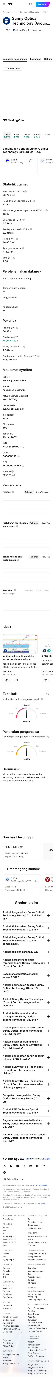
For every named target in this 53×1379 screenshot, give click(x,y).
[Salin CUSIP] (19, 456)
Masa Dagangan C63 (37, 1299)
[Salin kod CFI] (13, 475)
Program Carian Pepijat (38, 1328)
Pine (5, 1245)
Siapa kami (32, 1268)
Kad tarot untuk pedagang (34, 1295)
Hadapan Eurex (34, 1256)
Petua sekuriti (34, 1325)
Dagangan (7, 1340)
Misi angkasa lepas (36, 1271)
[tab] (29, 492)
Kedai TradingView (36, 1291)
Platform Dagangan (36, 1356)
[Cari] (30, 4)
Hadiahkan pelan (35, 1228)
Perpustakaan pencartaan (34, 1346)
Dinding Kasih (9, 1320)
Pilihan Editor (8, 1346)
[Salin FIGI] (23, 465)
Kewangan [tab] (35, 59)
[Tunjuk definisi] (25, 191)
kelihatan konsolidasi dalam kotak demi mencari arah (19, 658)
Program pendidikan (37, 1373)
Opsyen (6, 1291)
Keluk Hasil (7, 1288)
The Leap (32, 1245)
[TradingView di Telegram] (37, 1166)
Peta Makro (8, 1294)
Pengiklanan (33, 1364)
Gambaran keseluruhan (38, 1236)
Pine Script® (8, 1297)
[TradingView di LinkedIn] (31, 1166)
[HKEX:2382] (5, 650)
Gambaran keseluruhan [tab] (15, 59)
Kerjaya (31, 1280)
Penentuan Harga (35, 1222)
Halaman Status (35, 1331)
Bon (4, 1233)
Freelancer (7, 1360)
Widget (31, 1342)
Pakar (5, 1357)
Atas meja (7, 1308)
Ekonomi (6, 1268)
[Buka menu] (4, 4)
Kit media (32, 1283)
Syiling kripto (8, 1236)
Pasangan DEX (9, 1242)
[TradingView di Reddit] (5, 1172)
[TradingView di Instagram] (24, 1166)
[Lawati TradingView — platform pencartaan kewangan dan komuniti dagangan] (14, 120)
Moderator (7, 1332)
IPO (4, 1277)
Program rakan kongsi (37, 1370)
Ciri (29, 1219)
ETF (4, 1230)
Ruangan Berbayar (11, 1363)
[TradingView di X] (5, 1166)
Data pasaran (34, 1225)
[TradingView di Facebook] (11, 1166)
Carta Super (8, 1219)
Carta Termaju (34, 1353)
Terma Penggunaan (36, 1308)
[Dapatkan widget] (47, 693)
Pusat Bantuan (34, 1277)
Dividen (6, 1274)
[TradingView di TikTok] (44, 1166)
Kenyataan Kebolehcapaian (35, 1321)
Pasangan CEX (9, 1239)
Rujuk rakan (8, 1323)
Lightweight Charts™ (37, 1350)
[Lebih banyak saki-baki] (15, 12)
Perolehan (7, 1271)
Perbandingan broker (37, 1242)
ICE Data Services (40, 1185)
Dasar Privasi (33, 1314)
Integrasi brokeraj (35, 1367)
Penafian (31, 1311)
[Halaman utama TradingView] (13, 1159)
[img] (40, 30)
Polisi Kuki (32, 1317)
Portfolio (6, 1285)
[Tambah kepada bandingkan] (30, 161)
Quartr (43, 1203)
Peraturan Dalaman (11, 1329)
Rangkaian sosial (10, 1317)
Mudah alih (7, 1305)
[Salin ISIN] (23, 447)
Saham (6, 1227)
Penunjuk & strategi (11, 1354)
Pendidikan (8, 1343)
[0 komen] (16, 680)
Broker (30, 1239)
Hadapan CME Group (37, 1253)
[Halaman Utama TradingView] (10, 4)
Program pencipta (11, 1326)
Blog (30, 1274)
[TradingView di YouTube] (18, 1166)
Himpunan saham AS (37, 1259)
